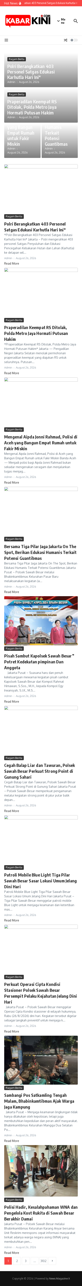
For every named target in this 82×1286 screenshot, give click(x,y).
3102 (43, 1261)
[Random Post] (65, 40)
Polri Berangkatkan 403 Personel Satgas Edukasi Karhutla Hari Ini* (31, 71)
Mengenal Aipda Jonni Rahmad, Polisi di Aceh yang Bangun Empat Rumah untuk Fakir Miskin (20, 124)
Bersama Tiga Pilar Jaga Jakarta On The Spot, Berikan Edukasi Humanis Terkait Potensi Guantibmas (40, 552)
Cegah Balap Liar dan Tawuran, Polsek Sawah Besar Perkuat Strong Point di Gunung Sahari (39, 770)
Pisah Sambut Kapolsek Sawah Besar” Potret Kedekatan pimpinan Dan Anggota (39, 661)
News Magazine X (59, 1278)
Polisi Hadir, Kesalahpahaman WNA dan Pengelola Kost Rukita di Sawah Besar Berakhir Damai (41, 1212)
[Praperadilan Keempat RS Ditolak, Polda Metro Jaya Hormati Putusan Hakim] (41, 292)
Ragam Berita (16, 59)
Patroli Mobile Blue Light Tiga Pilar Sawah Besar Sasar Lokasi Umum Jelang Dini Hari (40, 880)
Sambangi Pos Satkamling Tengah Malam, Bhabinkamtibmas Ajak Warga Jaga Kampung (39, 1100)
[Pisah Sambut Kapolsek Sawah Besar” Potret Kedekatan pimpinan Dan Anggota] (41, 620)
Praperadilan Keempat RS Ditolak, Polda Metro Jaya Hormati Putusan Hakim (32, 106)
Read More (11, 263)
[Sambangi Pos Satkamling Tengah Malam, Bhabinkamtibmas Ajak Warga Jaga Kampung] (41, 1060)
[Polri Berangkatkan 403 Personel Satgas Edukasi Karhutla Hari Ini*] (41, 188)
